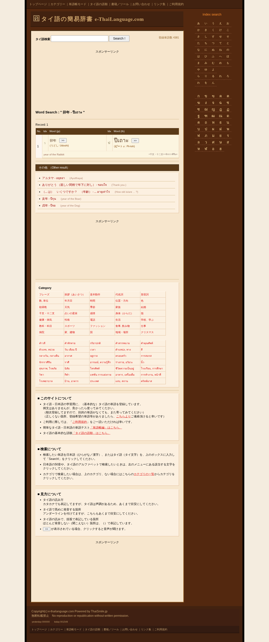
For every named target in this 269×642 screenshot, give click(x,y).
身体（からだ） (124, 313)
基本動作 (95, 294)
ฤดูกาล (94, 355)
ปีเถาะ (121, 140)
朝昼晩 (43, 307)
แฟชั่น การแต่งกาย (100, 374)
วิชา (41, 374)
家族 (118, 307)
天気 (67, 307)
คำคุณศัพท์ (147, 343)
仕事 (143, 325)
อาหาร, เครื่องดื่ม (124, 374)
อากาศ (68, 355)
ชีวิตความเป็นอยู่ (124, 368)
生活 (118, 319)
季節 (92, 307)
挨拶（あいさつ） (75, 294)
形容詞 (145, 294)
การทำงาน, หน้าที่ (151, 374)
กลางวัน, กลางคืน (49, 355)
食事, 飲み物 (122, 325)
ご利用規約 (176, 4)
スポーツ (70, 325)
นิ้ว (142, 362)
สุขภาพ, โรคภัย (48, 368)
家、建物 (70, 332)
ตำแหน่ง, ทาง (123, 349)
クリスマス (147, 332)
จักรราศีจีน (45, 362)
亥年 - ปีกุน (49, 198)
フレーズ (44, 294)
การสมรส (146, 355)
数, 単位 (43, 300)
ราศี (67, 362)
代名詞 (119, 294)
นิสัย (67, 368)
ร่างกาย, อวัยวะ (124, 362)
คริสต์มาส (146, 381)
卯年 (53, 140)
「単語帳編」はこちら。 (106, 427)
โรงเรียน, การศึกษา (152, 368)
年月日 (68, 300)
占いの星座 (71, 313)
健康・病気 (45, 319)
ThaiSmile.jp (99, 611)
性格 (67, 319)
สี (142, 349)
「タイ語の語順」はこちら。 (91, 433)
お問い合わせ (141, 4)
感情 (92, 313)
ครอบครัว (120, 355)
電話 (92, 319)
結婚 (143, 307)
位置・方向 (121, 300)
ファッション (97, 325)
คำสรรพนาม (122, 343)
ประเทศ (94, 381)
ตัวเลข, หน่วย (47, 349)
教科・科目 (45, 325)
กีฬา (67, 374)
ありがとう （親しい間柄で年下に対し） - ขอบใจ (74, 184)
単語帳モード (77, 4)
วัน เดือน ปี (71, 349)
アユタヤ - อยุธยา (53, 178)
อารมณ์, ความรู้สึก (100, 362)
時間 (92, 300)
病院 (41, 332)
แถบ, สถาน (121, 381)
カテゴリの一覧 (144, 474)
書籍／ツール (120, 4)
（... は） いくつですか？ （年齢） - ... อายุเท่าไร (76, 191)
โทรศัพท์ (95, 368)
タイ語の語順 (99, 4)
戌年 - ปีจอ (49, 205)
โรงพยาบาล (46, 381)
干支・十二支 (47, 313)
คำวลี (42, 343)
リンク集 (159, 4)
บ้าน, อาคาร (72, 381)
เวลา (93, 349)
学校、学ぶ (147, 319)
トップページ (38, 4)
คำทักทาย (70, 343)
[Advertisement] (107, 81)
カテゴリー (58, 4)
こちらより (123, 416)
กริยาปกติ (95, 343)
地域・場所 (121, 332)
